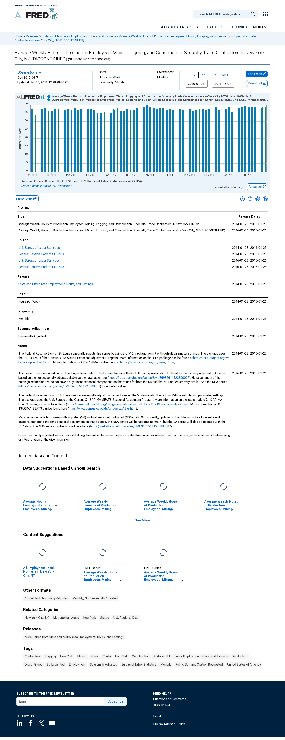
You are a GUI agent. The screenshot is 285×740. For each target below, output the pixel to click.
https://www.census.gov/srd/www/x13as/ (147, 362)
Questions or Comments (169, 699)
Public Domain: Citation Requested (199, 664)
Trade (107, 656)
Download (255, 83)
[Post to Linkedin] (265, 198)
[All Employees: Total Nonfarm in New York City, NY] (42, 553)
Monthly (166, 664)
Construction (140, 656)
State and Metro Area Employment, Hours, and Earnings (78, 36)
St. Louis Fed (56, 664)
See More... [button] (144, 520)
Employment (77, 664)
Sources (239, 27)
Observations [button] (27, 72)
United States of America (244, 664)
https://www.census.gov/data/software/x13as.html (102, 408)
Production (239, 656)
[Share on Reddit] (257, 198)
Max (225, 75)
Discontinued (33, 664)
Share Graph (24, 199)
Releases (32, 36)
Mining (81, 656)
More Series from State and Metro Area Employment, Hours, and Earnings (74, 637)
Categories (216, 27)
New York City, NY (37, 618)
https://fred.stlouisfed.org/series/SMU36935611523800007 (149, 377)
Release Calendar (175, 27)
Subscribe (115, 701)
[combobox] (226, 14)
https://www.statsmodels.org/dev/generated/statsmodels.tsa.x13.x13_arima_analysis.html (127, 404)
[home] (37, 14)
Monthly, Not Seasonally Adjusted (95, 598)
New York (89, 618)
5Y (203, 75)
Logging (50, 656)
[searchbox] (226, 14)
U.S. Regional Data (125, 618)
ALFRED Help (162, 705)
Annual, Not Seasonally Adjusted (46, 598)
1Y (193, 75)
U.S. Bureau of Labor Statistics (39, 248)
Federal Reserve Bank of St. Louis (41, 254)
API (198, 27)
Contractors (33, 656)
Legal (157, 716)
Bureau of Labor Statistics (138, 664)
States (104, 618)
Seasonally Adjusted (103, 664)
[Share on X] (242, 198)
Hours (94, 656)
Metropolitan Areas (66, 618)
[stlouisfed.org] (36, 5)
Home (19, 36)
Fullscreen (255, 186)
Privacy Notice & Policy (169, 724)
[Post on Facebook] (250, 198)
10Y (213, 75)
